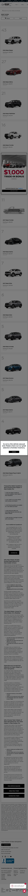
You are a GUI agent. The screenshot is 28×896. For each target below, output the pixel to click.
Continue (14, 451)
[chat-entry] (24, 891)
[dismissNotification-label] (25, 884)
